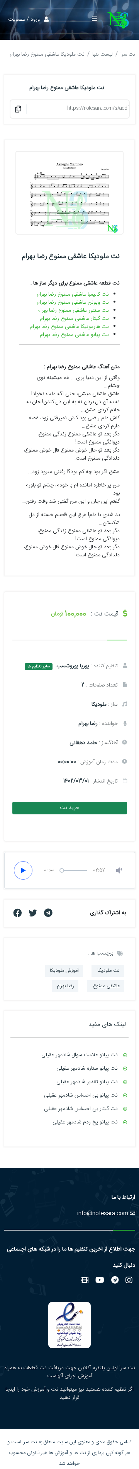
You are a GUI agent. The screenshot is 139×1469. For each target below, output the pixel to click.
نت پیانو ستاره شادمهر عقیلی (87, 1068)
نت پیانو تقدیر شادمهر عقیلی (87, 1082)
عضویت (16, 19)
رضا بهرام (65, 986)
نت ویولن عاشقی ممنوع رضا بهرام (73, 302)
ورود (35, 19)
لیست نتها (102, 54)
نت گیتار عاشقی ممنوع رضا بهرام (74, 318)
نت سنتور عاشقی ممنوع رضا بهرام (73, 310)
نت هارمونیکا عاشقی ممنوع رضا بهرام (69, 326)
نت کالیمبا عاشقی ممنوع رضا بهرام (73, 294)
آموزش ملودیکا (64, 970)
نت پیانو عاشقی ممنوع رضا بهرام (74, 334)
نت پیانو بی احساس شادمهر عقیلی (81, 1095)
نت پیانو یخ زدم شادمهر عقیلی (85, 1122)
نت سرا (127, 54)
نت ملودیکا (108, 970)
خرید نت (69, 807)
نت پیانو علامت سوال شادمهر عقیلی (79, 1055)
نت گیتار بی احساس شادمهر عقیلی (81, 1108)
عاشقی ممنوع (105, 986)
